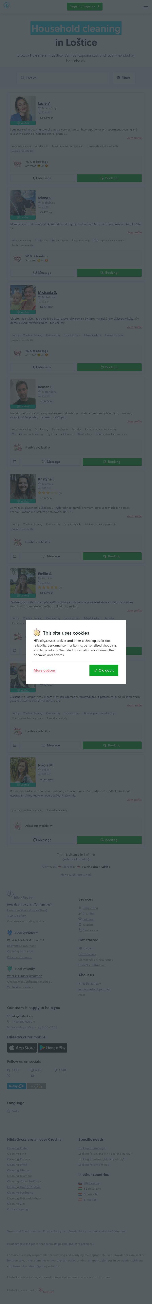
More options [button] (45, 670)
